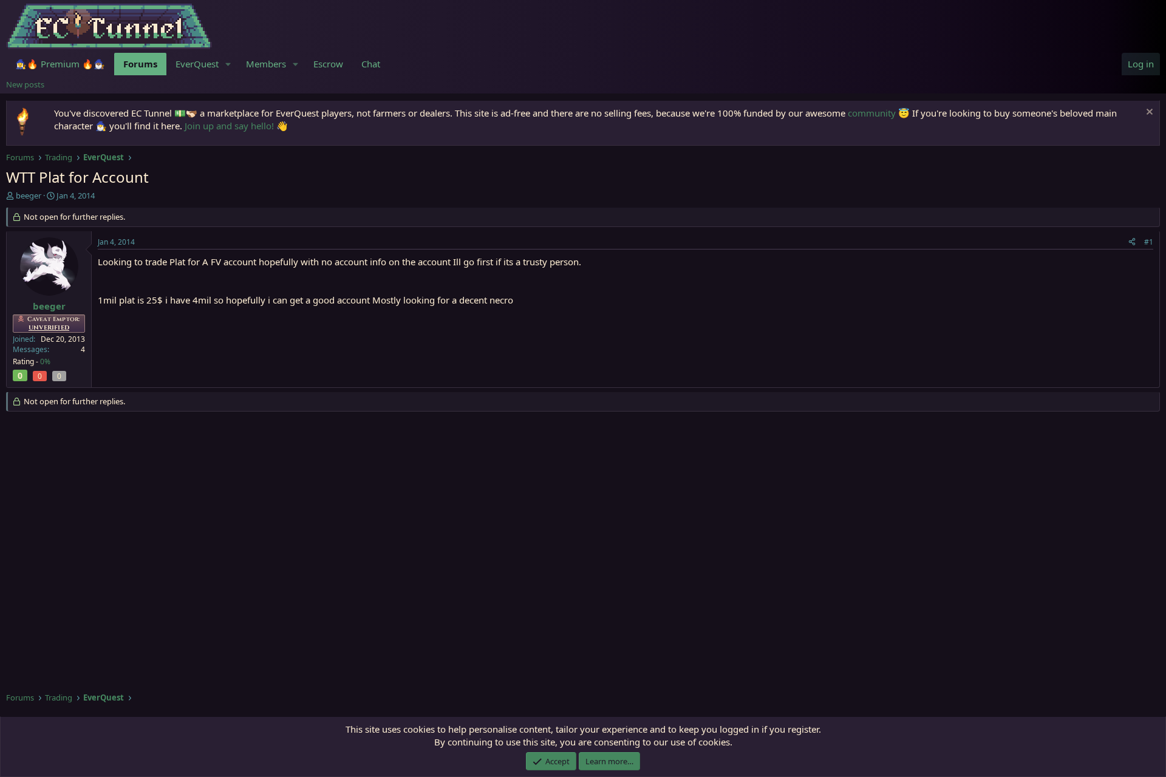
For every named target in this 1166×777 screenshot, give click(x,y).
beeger (28, 195)
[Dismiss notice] (1148, 113)
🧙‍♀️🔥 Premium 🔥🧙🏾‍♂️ (60, 64)
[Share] (1132, 242)
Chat (370, 64)
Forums (140, 64)
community (872, 113)
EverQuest (197, 64)
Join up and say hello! (229, 126)
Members (266, 64)
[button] (228, 64)
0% (45, 361)
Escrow (328, 64)
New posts (25, 84)
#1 (1148, 242)
